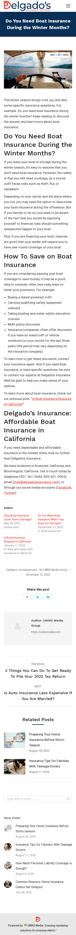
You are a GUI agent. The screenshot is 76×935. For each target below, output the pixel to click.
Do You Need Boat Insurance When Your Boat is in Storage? (51, 519)
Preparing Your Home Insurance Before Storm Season (46, 739)
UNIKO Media (35, 925)
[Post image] (14, 740)
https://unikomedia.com (46, 632)
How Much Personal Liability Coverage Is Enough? (44, 865)
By (53, 569)
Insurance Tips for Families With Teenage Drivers (49, 763)
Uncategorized (28, 569)
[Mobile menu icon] (68, 6)
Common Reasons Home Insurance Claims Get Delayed (40, 884)
